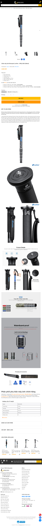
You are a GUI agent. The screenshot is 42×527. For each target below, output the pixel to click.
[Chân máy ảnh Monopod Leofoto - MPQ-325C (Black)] (21, 30)
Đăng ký (39, 461)
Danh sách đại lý (25, 480)
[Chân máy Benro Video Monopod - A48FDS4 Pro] (35, 443)
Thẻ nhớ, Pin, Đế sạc (4, 508)
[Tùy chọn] (19, 454)
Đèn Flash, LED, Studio (5, 499)
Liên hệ (23, 488)
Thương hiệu (24, 485)
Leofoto (7, 66)
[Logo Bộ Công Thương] (21, 521)
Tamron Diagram (25, 484)
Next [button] (39, 30)
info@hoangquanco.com (9, 491)
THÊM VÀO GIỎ (21, 101)
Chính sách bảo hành (25, 471)
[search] (39, 5)
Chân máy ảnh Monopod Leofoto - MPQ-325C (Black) (22, 394)
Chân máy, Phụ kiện (4, 502)
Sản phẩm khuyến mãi (5, 495)
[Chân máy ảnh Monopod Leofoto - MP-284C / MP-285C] (16, 443)
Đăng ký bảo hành (25, 477)
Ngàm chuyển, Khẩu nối (5, 507)
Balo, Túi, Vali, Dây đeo (5, 500)
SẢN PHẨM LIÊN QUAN (7, 437)
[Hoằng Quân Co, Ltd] (21, 2)
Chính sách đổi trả (25, 474)
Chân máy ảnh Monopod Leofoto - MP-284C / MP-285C (16, 451)
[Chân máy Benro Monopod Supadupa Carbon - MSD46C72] (6, 443)
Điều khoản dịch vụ (25, 479)
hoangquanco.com (4, 396)
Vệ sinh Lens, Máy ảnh (5, 505)
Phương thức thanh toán (26, 469)
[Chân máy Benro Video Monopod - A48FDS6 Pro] (25, 443)
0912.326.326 (24, 104)
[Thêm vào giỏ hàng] (10, 454)
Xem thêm (5, 417)
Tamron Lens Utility (25, 482)
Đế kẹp (5, 82)
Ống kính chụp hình (4, 497)
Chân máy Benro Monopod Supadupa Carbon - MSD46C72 (5, 451)
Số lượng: (3, 94)
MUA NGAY (21, 98)
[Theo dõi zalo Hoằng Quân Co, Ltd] (4, 460)
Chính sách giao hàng (25, 472)
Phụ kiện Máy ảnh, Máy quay (6, 510)
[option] (21, 30)
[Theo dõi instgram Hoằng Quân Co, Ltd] (7, 460)
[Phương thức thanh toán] (27, 505)
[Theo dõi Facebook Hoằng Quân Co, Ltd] (1, 460)
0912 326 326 (26, 496)
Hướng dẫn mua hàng (25, 476)
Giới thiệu (23, 487)
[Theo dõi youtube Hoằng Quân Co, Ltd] (2, 462)
